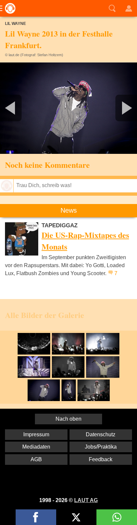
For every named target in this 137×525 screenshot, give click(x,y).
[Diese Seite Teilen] (36, 517)
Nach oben (68, 419)
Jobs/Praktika (101, 447)
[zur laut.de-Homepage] (8, 8)
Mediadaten (36, 447)
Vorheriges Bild (22, 108)
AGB (36, 459)
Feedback (100, 459)
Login (128, 8)
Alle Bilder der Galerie (44, 315)
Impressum (36, 434)
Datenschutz (100, 434)
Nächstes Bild (68, 108)
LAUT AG (86, 500)
